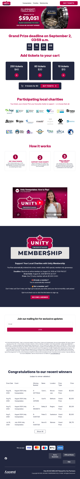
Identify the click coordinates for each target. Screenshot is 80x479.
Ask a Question (55, 456)
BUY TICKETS (68, 3)
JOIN (40, 330)
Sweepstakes (27, 3)
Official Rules (69, 455)
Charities (35, 3)
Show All (40, 431)
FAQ (69, 462)
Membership (44, 3)
